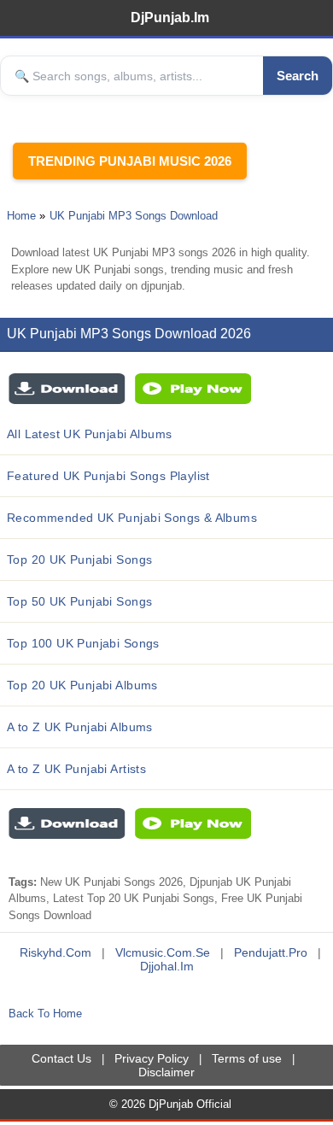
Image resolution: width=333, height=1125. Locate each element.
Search (297, 75)
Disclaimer (166, 1072)
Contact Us (61, 1058)
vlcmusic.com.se (162, 952)
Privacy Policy (151, 1058)
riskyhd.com (55, 952)
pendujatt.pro (270, 952)
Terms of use (247, 1058)
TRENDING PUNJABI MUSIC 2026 (129, 161)
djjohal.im (167, 966)
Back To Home (45, 1013)
